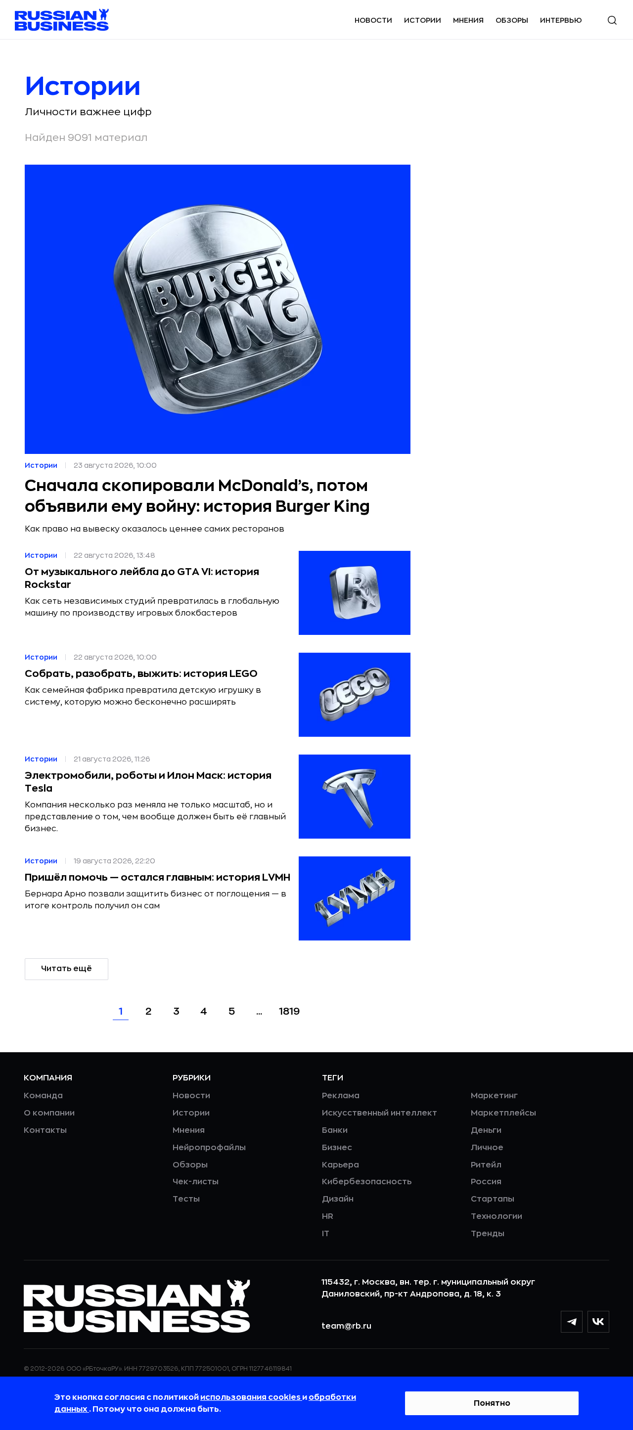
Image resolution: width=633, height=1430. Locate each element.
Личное (487, 1148)
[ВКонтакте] (598, 1322)
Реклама (341, 1096)
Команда (43, 1096)
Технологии (496, 1216)
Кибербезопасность (366, 1182)
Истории (422, 20)
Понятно (492, 1403)
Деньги (486, 1130)
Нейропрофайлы (209, 1148)
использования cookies (251, 1397)
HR (327, 1216)
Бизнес (337, 1148)
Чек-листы (196, 1182)
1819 (289, 1011)
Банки (335, 1130)
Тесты (186, 1199)
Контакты (45, 1130)
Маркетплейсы (503, 1113)
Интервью (561, 20)
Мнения (468, 20)
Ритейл (486, 1165)
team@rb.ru (346, 1326)
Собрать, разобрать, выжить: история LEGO (141, 674)
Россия (486, 1182)
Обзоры (512, 20)
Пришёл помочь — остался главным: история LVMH (157, 877)
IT (325, 1234)
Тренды (487, 1234)
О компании (49, 1113)
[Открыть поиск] (612, 20)
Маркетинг (494, 1096)
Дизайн (338, 1199)
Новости (373, 20)
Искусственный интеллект (379, 1113)
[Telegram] (572, 1322)
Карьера (340, 1165)
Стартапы (492, 1199)
